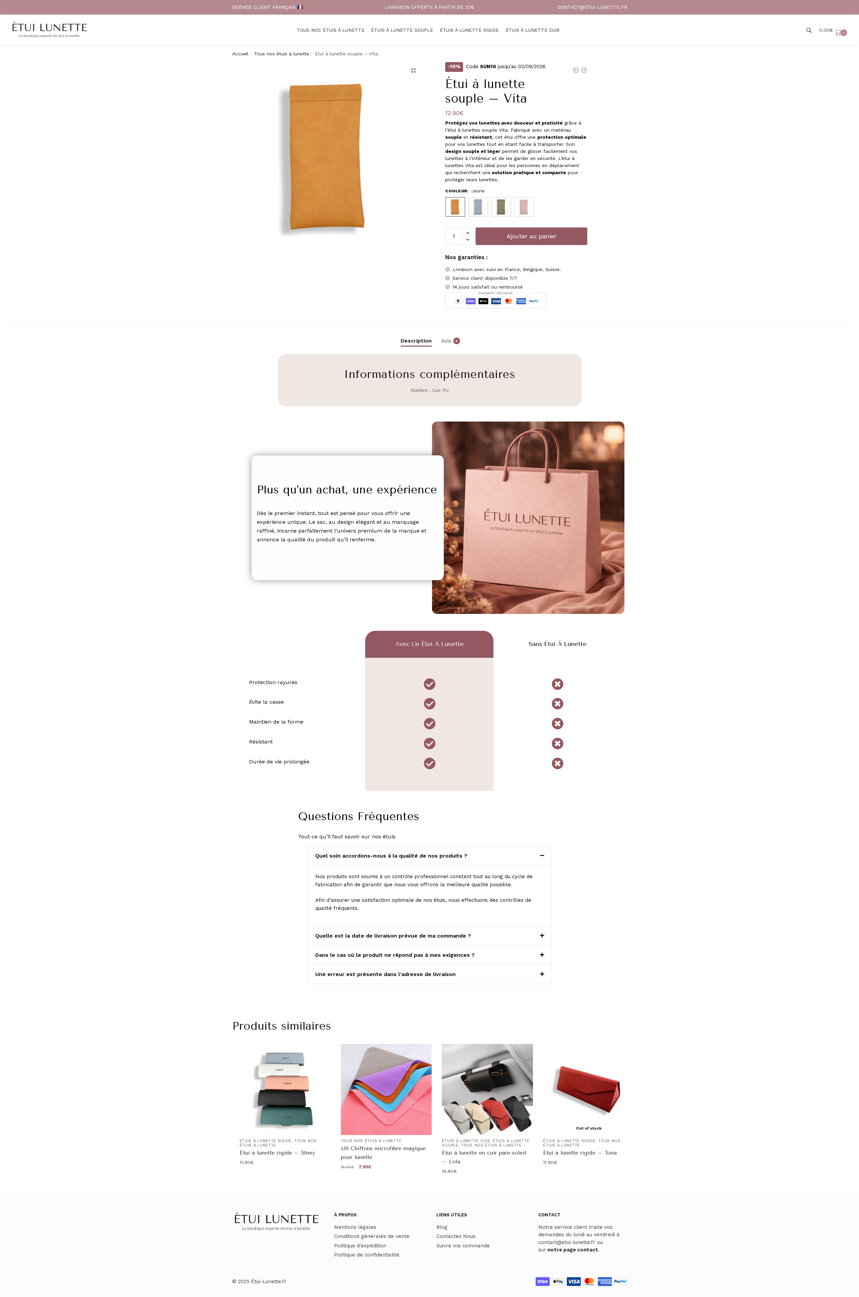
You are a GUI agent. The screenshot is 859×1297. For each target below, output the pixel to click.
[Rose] (524, 207)
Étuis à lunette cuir (466, 1141)
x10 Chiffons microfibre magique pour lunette (383, 1152)
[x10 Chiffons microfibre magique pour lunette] (386, 1089)
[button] (413, 70)
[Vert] (501, 207)
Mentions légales (355, 1227)
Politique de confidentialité (366, 1255)
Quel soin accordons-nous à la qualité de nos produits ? (391, 856)
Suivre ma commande (463, 1246)
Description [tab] (416, 340)
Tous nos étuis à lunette (281, 53)
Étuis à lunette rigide (266, 1141)
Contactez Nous (456, 1236)
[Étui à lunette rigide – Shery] (285, 1089)
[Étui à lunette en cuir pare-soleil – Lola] (487, 1089)
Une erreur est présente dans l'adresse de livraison (385, 974)
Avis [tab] (446, 340)
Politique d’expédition (360, 1246)
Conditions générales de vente (371, 1236)
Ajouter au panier (532, 236)
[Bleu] (478, 207)
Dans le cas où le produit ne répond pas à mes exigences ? (395, 955)
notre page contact (572, 1250)
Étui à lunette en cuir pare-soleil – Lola (484, 1157)
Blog (442, 1227)
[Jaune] (455, 207)
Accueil (240, 53)
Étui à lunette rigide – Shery (277, 1153)
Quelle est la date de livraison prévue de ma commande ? (393, 936)
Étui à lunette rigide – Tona (580, 1153)
